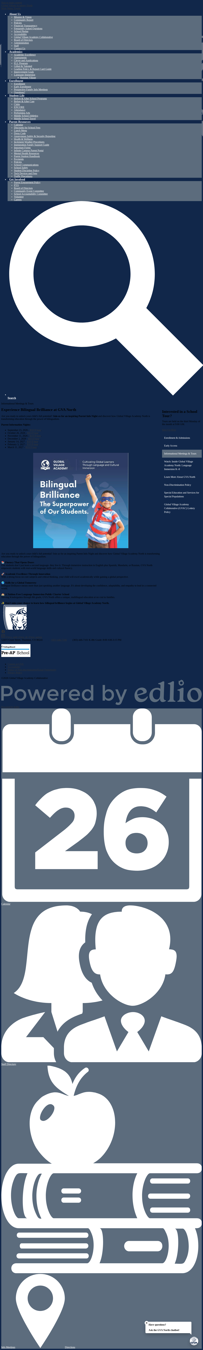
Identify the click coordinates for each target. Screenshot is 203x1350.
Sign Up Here (169, 430)
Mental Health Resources (26, 153)
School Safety (21, 167)
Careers (18, 199)
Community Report (23, 20)
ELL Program (21, 63)
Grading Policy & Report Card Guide (33, 69)
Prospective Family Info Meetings (31, 89)
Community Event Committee (29, 191)
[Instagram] (3, 637)
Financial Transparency (25, 25)
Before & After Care (24, 101)
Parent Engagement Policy (27, 182)
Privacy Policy (15, 672)
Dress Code (20, 133)
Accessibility (20, 34)
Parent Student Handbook (27, 156)
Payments (19, 159)
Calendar (18, 124)
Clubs (17, 104)
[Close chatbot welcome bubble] (147, 1323)
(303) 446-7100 (59, 640)
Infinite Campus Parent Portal (28, 150)
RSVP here (35, 430)
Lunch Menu (20, 130)
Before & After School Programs (30, 98)
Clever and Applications (26, 60)
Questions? (19, 92)
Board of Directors (23, 40)
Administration (21, 42)
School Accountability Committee (31, 194)
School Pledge (21, 31)
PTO (16, 185)
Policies (18, 22)
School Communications (26, 164)
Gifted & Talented (23, 66)
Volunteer (19, 196)
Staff (16, 45)
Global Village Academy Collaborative (33, 37)
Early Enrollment (22, 86)
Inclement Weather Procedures (29, 142)
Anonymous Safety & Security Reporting (34, 136)
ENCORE (19, 107)
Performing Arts (22, 113)
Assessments (20, 57)
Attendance (19, 110)
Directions (70, 1347)
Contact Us (19, 48)
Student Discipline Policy (26, 170)
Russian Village (28, 77)
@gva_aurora (35, 637)
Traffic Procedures (23, 176)
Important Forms (22, 147)
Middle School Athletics (26, 115)
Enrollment (19, 83)
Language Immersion (24, 74)
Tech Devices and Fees (25, 173)
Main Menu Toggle (11, 8)
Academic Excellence (25, 54)
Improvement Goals (24, 72)
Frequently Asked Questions (28, 28)
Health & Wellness (23, 139)
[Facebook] (3, 632)
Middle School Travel (25, 118)
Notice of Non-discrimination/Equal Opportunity (32, 669)
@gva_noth (11, 637)
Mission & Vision (23, 17)
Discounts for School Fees (27, 127)
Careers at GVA (16, 664)
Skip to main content (11, 2)
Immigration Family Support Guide (31, 144)
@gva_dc (23, 637)
